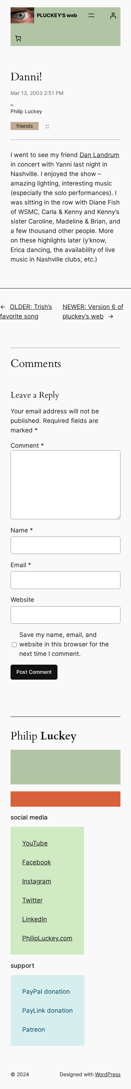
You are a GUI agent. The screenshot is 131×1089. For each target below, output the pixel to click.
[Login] (112, 15)
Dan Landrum (99, 154)
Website (22, 599)
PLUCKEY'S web (57, 15)
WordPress (107, 1074)
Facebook (36, 862)
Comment (27, 445)
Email (21, 565)
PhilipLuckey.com (47, 938)
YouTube (35, 843)
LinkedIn (34, 919)
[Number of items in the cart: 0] (18, 38)
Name (22, 530)
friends (24, 126)
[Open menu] (91, 15)
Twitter (32, 900)
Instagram (36, 881)
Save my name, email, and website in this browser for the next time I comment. (64, 644)
